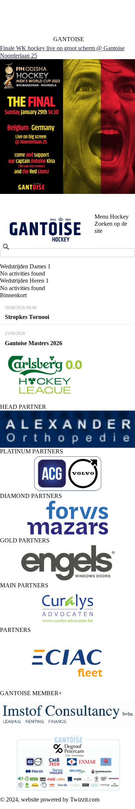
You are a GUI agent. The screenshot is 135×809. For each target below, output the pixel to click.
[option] (67, 429)
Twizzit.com (84, 799)
